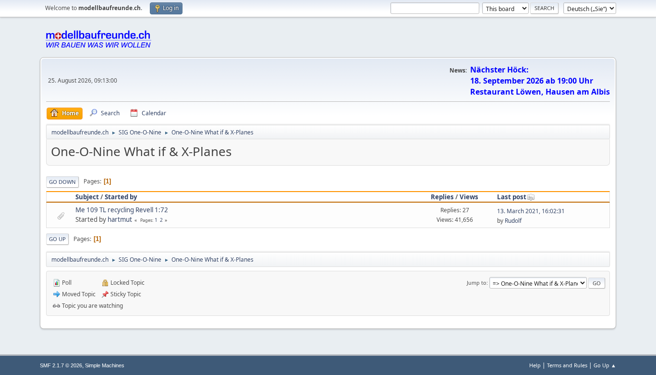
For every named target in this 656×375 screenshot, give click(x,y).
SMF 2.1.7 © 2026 (61, 365)
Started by (121, 197)
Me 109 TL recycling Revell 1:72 (121, 210)
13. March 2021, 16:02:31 (531, 211)
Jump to (476, 282)
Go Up (57, 238)
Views (469, 197)
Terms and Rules (567, 365)
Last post (511, 197)
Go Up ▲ (605, 365)
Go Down (62, 181)
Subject (87, 197)
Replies (442, 197)
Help (535, 365)
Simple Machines (104, 365)
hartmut (120, 219)
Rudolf (513, 221)
